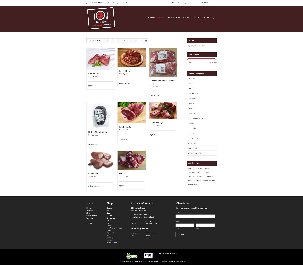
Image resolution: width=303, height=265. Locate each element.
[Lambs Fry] (101, 160)
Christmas (192, 98)
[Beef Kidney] (132, 57)
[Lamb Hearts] (132, 112)
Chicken (191, 93)
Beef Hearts (93, 73)
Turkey (190, 143)
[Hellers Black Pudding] (101, 115)
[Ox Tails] (132, 160)
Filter (190, 63)
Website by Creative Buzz (177, 261)
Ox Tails (122, 173)
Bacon (190, 78)
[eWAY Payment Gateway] (168, 252)
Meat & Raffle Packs (196, 118)
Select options (125, 83)
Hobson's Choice (194, 173)
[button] (213, 17)
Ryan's (190, 180)
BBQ (190, 83)
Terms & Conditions (160, 261)
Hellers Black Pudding (98, 132)
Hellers (207, 169)
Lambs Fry (93, 173)
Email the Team (151, 224)
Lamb (190, 113)
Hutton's (206, 173)
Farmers (89, 218)
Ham (190, 108)
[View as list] (145, 41)
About (88, 220)
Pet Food (191, 128)
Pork (190, 133)
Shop (88, 213)
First (177, 228)
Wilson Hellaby (193, 184)
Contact (89, 223)
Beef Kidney (124, 71)
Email (179, 212)
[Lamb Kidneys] (163, 110)
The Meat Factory (208, 180)
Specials (89, 210)
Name (178, 221)
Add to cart (93, 86)
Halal (190, 103)
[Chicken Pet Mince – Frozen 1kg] (163, 62)
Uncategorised (194, 148)
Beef (190, 88)
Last (197, 228)
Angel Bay (198, 169)
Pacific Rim (210, 177)
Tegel (197, 180)
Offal (190, 123)
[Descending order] (113, 40)
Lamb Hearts (125, 127)
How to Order (91, 215)
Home (88, 208)
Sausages (192, 138)
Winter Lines (193, 153)
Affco (190, 169)
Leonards (200, 177)
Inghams (191, 177)
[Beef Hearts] (101, 59)
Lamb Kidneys (156, 122)
